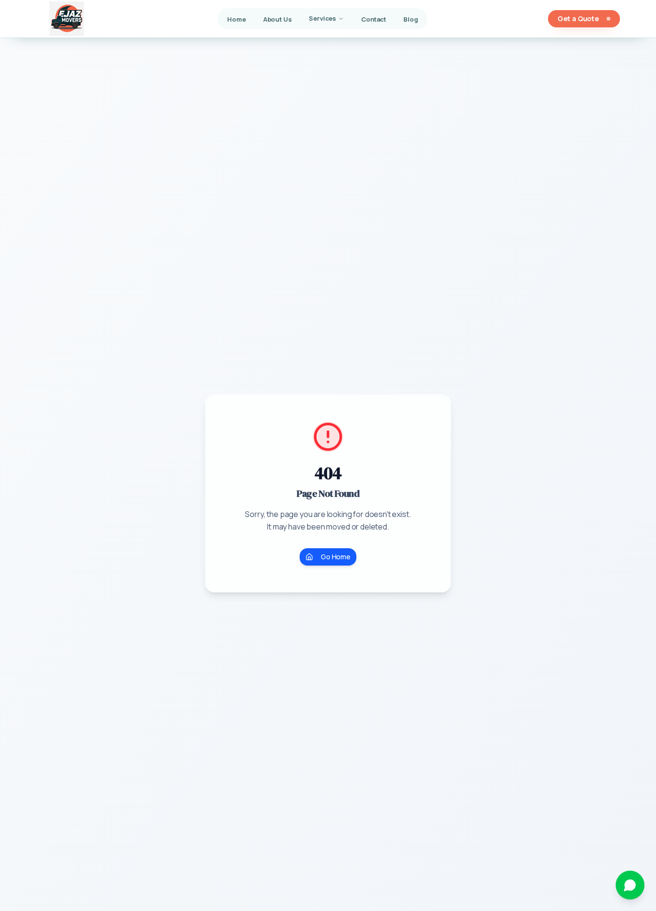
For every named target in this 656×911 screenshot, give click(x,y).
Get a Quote (578, 18)
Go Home (336, 556)
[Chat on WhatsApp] (630, 885)
